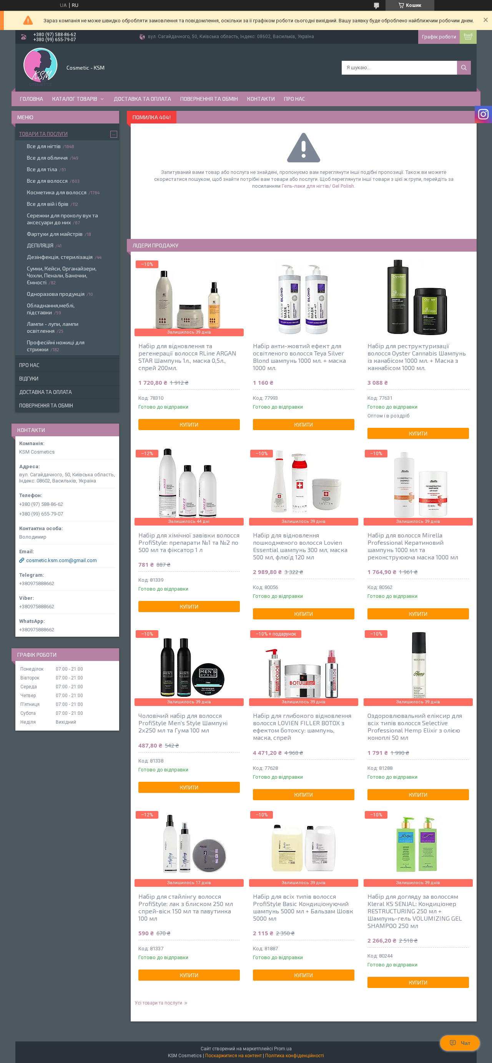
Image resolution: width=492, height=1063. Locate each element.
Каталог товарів (74, 98)
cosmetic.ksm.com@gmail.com (61, 560)
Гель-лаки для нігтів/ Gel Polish (318, 186)
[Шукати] (464, 68)
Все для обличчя (47, 157)
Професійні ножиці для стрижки (56, 345)
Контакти (261, 98)
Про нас (294, 98)
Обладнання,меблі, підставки (51, 308)
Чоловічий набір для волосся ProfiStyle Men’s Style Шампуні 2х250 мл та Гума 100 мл (183, 723)
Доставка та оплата (142, 98)
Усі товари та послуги (158, 1003)
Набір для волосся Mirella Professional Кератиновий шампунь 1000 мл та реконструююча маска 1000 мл (412, 546)
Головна (31, 98)
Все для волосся (47, 180)
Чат (465, 1043)
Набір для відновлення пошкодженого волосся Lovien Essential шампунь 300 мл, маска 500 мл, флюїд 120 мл (300, 546)
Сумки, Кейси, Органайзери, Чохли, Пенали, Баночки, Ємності (61, 275)
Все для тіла (42, 169)
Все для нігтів (44, 146)
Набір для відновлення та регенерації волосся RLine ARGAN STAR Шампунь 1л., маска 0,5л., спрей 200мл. (187, 356)
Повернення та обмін (209, 98)
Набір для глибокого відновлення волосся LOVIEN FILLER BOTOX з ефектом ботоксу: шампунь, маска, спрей (302, 726)
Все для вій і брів (47, 203)
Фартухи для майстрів (55, 233)
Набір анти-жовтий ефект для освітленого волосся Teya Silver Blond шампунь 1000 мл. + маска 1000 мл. (299, 356)
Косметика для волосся (56, 192)
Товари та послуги (43, 134)
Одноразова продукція (56, 293)
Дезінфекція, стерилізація (60, 257)
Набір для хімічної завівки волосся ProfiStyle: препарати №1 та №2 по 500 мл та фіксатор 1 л (188, 542)
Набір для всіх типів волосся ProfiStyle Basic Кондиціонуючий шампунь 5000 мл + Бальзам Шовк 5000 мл (303, 907)
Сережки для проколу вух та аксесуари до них (62, 218)
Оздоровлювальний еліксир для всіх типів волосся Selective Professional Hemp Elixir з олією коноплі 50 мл (414, 726)
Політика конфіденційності (294, 1055)
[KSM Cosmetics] (40, 67)
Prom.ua (283, 1048)
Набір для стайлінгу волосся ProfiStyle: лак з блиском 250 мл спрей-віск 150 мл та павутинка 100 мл (185, 907)
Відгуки (28, 378)
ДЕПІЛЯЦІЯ (40, 245)
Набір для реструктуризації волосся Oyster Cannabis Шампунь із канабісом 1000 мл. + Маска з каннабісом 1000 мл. (416, 356)
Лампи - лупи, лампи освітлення (52, 327)
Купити (189, 425)
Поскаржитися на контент (233, 1055)
